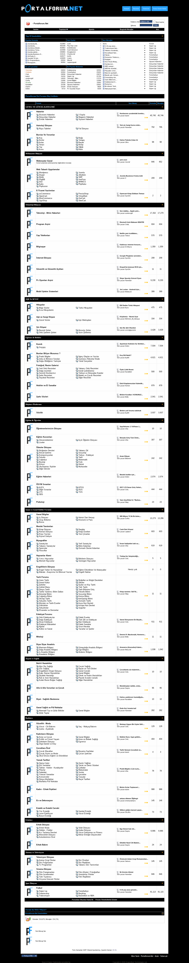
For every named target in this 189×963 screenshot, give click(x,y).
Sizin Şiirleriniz (84, 332)
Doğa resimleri (45, 371)
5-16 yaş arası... (111, 46)
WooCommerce (45, 198)
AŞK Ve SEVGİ (32, 299)
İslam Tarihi (44, 580)
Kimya (41, 464)
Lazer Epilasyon (46, 813)
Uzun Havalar (84, 626)
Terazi (41, 145)
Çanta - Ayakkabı (46, 729)
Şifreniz (133, 25)
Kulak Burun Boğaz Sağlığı (50, 680)
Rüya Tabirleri (45, 128)
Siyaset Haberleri (155, 61)
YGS (80, 492)
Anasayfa (126, 8)
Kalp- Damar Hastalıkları (49, 673)
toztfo (69, 56)
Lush (69, 44)
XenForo (82, 179)
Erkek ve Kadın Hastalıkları (90, 675)
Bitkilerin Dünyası (85, 559)
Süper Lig (152, 46)
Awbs (41, 184)
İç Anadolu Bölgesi (47, 652)
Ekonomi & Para (85, 520)
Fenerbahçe (153, 55)
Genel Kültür (44, 582)
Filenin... (108, 55)
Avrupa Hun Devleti (86, 605)
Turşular (81, 777)
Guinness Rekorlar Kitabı (89, 359)
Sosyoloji (82, 453)
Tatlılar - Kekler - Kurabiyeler (51, 768)
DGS (80, 490)
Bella (126, 397)
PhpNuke (82, 184)
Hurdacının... (109, 64)
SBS (41, 494)
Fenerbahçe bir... (111, 77)
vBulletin (82, 175)
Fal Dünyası (83, 128)
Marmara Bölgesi (46, 647)
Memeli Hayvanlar (46, 561)
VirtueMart (82, 196)
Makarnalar (83, 770)
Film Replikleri (84, 877)
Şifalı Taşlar (44, 713)
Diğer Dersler (44, 469)
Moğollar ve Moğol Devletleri (90, 580)
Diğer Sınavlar (45, 490)
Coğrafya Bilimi (45, 596)
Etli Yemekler (44, 765)
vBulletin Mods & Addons (103, 962)
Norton (127, 386)
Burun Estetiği (45, 816)
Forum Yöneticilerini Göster (106, 900)
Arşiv (157, 956)
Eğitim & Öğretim (33, 420)
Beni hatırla (160, 22)
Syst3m (128, 196)
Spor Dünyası (31, 883)
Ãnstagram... (32, 62)
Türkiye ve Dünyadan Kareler (90, 373)
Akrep (80, 145)
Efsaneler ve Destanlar (48, 610)
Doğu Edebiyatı (45, 620)
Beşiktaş (82, 893)
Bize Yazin (135, 956)
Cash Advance (72, 50)
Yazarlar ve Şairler (86, 629)
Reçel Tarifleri (84, 779)
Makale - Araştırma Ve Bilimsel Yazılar (55, 572)
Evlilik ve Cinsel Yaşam (49, 739)
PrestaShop (83, 194)
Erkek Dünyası (72, 86)
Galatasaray (71, 70)
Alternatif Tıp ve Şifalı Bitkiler (51, 711)
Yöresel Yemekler (46, 774)
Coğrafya (43, 460)
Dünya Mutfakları (46, 779)
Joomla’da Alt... (32, 44)
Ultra (126, 142)
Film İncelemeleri (46, 874)
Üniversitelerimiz (46, 440)
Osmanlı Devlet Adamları (89, 548)
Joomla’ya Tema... (33, 50)
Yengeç (81, 140)
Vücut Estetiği (84, 813)
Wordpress (43, 172)
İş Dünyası (43, 517)
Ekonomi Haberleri (73, 82)
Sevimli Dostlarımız (47, 373)
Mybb (41, 177)
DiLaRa (127, 812)
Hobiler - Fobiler (45, 830)
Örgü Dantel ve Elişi (47, 744)
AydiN (127, 358)
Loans (69, 58)
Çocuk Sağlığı (84, 666)
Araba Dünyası (84, 830)
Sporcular (43, 548)
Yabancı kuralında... (112, 50)
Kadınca (29, 718)
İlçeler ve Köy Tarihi (86, 585)
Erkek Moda (44, 828)
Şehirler (42, 585)
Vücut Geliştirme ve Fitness (90, 832)
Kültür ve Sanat (45, 629)
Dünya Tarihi (44, 589)
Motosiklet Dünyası (47, 835)
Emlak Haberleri (46, 119)
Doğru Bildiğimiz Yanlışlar (50, 361)
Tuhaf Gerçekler (85, 361)
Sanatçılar (43, 544)
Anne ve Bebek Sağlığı (88, 739)
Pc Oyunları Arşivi (73, 89)
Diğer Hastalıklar (85, 680)
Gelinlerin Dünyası (47, 742)
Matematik (82, 460)
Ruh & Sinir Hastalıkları (49, 678)
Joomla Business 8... (34, 54)
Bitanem (128, 458)
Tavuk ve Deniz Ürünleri (88, 765)
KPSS (81, 487)
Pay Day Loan (72, 46)
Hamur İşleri (44, 763)
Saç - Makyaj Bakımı (87, 726)
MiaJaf (69, 60)
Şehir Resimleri (45, 375)
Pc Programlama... (34, 60)
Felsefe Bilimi (84, 592)
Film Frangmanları (46, 872)
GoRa (28, 80)
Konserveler (44, 777)
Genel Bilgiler (71, 80)
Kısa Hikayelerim (46, 310)
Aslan (41, 142)
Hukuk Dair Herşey (86, 517)
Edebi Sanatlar (84, 624)
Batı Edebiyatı (84, 622)
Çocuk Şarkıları (85, 753)
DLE (41, 182)
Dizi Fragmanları (46, 862)
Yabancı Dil (83, 450)
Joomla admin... (33, 52)
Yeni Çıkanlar (84, 534)
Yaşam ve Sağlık (32, 658)
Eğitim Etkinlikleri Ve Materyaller (92, 570)
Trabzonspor (44, 896)
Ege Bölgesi (83, 650)
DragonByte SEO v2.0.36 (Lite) (82, 962)
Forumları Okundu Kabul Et (82, 900)
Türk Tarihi (82, 587)
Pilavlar (42, 770)
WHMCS (82, 182)
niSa (126, 429)
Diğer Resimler (84, 378)
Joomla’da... (31, 46)
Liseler (42, 442)
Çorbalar (81, 768)
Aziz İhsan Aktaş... (111, 62)
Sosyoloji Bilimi (85, 594)
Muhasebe (82, 466)
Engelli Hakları (84, 572)
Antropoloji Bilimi (85, 599)
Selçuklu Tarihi (45, 601)
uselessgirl (29, 78)
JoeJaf (127, 162)
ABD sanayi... (110, 66)
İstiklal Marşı (44, 587)
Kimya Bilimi (83, 596)
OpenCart (43, 196)
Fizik (80, 462)
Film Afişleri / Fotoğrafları (89, 872)
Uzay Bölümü (44, 520)
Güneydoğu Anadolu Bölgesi (90, 647)
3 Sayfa (81, 115)
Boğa (80, 138)
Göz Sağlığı (44, 668)
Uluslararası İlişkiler (47, 466)
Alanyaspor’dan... (111, 89)
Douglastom (71, 52)
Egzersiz (82, 742)
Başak (81, 142)
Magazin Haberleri (86, 117)
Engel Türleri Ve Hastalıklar (50, 570)
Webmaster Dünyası (34, 153)
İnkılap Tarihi (44, 599)
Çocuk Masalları (46, 751)
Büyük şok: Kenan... (112, 75)
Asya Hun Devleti (85, 603)
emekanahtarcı (130, 801)
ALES (41, 487)
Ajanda (91, 29)
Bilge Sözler (44, 308)
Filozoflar (43, 550)
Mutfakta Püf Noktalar (48, 781)
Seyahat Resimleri (47, 378)
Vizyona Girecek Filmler (49, 879)
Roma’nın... (109, 84)
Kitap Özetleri (84, 532)
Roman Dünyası (46, 532)
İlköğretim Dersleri (46, 450)
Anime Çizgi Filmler (47, 860)
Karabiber (29, 84)
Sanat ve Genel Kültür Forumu (38, 510)
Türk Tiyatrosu (45, 877)
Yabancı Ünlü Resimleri (88, 368)
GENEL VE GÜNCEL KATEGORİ (40, 107)
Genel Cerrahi (84, 671)
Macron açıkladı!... (111, 73)
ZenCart (81, 198)
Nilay (127, 502)
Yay (40, 147)
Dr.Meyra (128, 247)
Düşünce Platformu (33, 404)
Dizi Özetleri (83, 860)
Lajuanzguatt (71, 62)
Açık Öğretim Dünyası (87, 440)
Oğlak (80, 147)
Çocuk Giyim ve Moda (48, 753)
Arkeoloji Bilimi (45, 594)
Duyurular (136, 8)
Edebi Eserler (84, 617)
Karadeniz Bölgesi (46, 654)
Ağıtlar (41, 626)
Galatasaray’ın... (111, 82)
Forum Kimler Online (159, 8)
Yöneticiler (146, 8)
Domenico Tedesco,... (112, 57)
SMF (80, 177)
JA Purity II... (31, 56)
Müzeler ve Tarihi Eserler (49, 603)
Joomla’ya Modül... (34, 48)
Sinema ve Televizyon (35, 852)
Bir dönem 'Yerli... (111, 86)
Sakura (127, 861)
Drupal (41, 175)
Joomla (81, 172)
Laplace (128, 531)
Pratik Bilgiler (44, 356)
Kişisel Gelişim (45, 536)
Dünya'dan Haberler (156, 64)
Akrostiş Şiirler (84, 330)
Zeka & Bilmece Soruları (49, 359)
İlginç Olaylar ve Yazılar (88, 356)
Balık (80, 149)
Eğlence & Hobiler (33, 337)
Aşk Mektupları (84, 320)
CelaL (127, 224)
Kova (41, 149)
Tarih (80, 457)
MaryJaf (128, 650)
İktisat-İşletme (45, 453)
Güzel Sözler (44, 320)
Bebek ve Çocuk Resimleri (89, 375)
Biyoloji (42, 462)
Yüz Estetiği (44, 811)
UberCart (82, 200)
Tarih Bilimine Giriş (86, 589)
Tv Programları (45, 865)
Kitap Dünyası (45, 529)
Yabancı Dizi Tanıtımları (88, 865)
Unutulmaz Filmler (86, 874)
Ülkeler (81, 582)
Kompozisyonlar (46, 455)
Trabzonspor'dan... (111, 48)
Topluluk (62, 29)
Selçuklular (43, 608)
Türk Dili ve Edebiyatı (87, 620)
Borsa (41, 522)
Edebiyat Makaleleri (47, 624)
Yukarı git (163, 956)
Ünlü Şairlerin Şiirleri (47, 332)
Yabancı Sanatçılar (47, 546)
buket (28, 76)
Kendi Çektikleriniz (86, 371)
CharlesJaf (71, 54)
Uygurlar (81, 608)
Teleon (127, 236)
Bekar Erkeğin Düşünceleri (89, 835)
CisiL (27, 74)
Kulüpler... (108, 59)
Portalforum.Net (147, 956)
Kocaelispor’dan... (111, 53)
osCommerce (44, 194)
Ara (157, 29)
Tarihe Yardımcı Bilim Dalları (51, 592)
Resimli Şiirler (45, 330)
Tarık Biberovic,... (111, 80)
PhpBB (42, 179)
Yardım (35, 29)
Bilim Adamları (84, 546)
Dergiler (81, 529)
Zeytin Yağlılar (84, 763)
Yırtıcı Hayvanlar (46, 559)
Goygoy (42, 347)
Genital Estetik (84, 811)
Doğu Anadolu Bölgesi (48, 650)
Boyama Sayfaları (86, 751)
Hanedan (128, 127)
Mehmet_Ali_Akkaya (132, 319)
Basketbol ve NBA (86, 896)
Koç (40, 138)
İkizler (41, 140)
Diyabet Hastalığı (46, 675)
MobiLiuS (128, 292)
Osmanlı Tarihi (84, 601)
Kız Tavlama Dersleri (48, 832)
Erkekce (29, 820)
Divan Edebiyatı (46, 622)
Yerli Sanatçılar (84, 544)
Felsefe (42, 457)
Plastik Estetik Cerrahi (88, 678)
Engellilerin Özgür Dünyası (50, 671)
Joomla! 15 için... (33, 58)
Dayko (28, 86)
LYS (41, 492)
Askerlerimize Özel (47, 837)
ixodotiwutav (71, 48)
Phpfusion (43, 186)
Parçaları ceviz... (111, 71)
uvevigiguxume (130, 330)
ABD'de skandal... (111, 68)
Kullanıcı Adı (135, 22)
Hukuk (81, 464)
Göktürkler (43, 605)
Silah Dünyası (84, 828)
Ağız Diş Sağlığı (46, 666)
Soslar (81, 772)
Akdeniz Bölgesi (85, 652)
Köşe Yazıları (44, 534)
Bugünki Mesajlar (126, 29)
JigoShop (43, 200)
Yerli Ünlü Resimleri (47, 368)
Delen (28, 89)
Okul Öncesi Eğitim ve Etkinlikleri (53, 756)
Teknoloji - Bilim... (73, 78)
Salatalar (43, 772)
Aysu (127, 308)
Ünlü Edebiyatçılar (47, 617)
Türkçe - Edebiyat (86, 455)
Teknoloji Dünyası (33, 205)
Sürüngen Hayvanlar (87, 561)
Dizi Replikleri (84, 862)
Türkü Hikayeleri (85, 308)
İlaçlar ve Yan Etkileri (87, 668)
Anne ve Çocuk (45, 737)
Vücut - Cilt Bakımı (47, 726)
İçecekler (82, 774)
